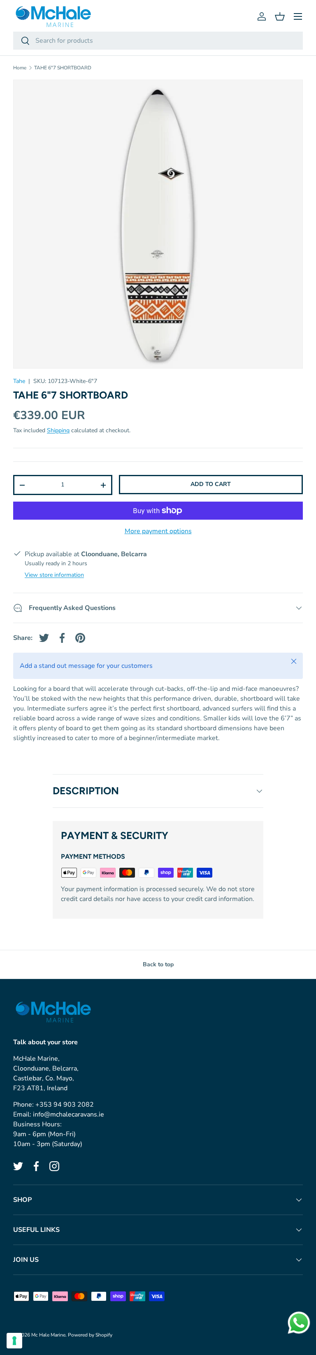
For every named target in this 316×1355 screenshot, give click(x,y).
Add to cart (211, 484)
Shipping (58, 430)
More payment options (158, 531)
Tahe (19, 381)
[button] (280, 16)
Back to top (158, 964)
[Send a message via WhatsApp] (299, 1323)
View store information (54, 575)
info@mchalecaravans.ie (68, 1114)
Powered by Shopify (90, 1335)
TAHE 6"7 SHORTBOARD (62, 67)
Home (19, 67)
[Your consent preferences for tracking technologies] (14, 1340)
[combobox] (158, 41)
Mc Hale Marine (48, 1335)
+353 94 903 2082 (64, 1104)
